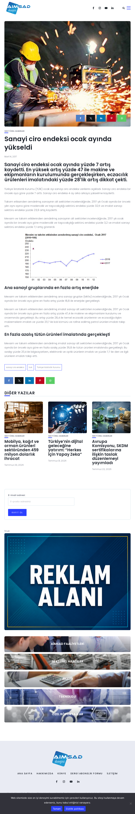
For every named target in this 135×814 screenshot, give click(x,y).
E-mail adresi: (16, 495)
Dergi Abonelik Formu (86, 773)
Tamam (57, 808)
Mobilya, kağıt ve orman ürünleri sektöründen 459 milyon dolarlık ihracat (21, 450)
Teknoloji (67, 696)
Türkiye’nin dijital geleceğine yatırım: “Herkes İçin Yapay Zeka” (65, 448)
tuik (30, 367)
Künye (61, 773)
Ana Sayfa (25, 773)
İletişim (112, 773)
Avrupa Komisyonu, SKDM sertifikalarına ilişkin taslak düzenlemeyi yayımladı (110, 452)
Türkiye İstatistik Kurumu (48, 367)
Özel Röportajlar (67, 714)
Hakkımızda (45, 773)
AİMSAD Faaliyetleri (67, 644)
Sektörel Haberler (14, 131)
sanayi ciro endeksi (15, 367)
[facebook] (80, 118)
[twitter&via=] (90, 118)
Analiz (67, 679)
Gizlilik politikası (75, 808)
